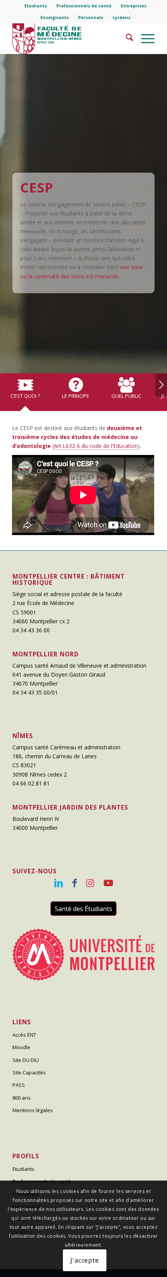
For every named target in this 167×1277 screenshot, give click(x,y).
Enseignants (54, 17)
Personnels (90, 17)
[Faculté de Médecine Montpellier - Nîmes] (69, 38)
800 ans (21, 1097)
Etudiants (35, 6)
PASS (18, 1084)
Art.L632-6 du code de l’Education (96, 446)
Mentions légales (32, 1110)
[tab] (25, 391)
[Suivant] (161, 385)
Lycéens (121, 17)
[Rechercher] (125, 38)
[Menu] (144, 38)
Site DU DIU (25, 1060)
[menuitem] (36, 6)
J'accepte (84, 1260)
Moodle (21, 1047)
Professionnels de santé (83, 6)
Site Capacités (29, 1072)
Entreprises (133, 6)
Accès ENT (24, 1034)
